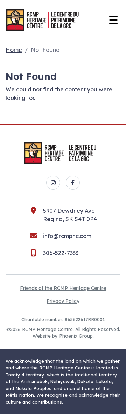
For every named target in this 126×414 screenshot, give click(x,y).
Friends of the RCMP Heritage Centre (63, 288)
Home (14, 49)
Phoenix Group (76, 336)
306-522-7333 (60, 253)
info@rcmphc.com (67, 235)
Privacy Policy (63, 301)
